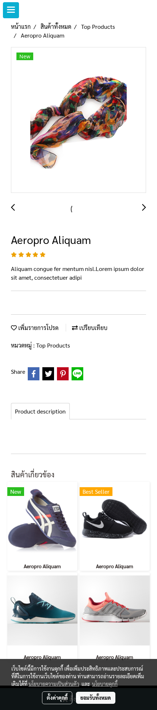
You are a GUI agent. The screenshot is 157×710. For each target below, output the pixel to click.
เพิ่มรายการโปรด (37, 327)
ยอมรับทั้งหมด (95, 697)
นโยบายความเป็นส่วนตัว (53, 683)
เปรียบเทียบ (92, 327)
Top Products (53, 345)
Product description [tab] (40, 411)
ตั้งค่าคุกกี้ (57, 697)
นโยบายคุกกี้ (105, 683)
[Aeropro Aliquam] (78, 120)
